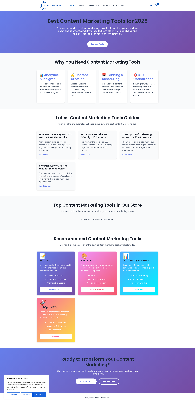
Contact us (119, 5)
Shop (81, 5)
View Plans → (139, 289)
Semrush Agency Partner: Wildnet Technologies (54, 167)
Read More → (45, 155)
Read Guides (109, 381)
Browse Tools (86, 381)
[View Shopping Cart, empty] (156, 6)
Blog (105, 5)
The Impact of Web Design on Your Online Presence (137, 136)
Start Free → (55, 336)
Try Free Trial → (56, 289)
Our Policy (92, 5)
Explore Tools (97, 44)
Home (72, 5)
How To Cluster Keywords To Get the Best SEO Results (55, 136)
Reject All (26, 395)
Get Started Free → (97, 289)
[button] (98, 6)
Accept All (39, 395)
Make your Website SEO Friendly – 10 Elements (94, 136)
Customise (13, 395)
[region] (26, 387)
